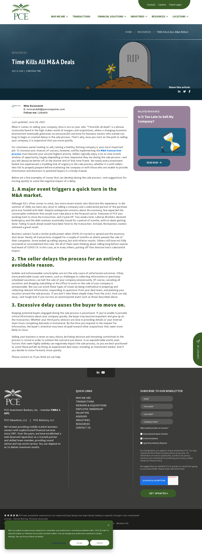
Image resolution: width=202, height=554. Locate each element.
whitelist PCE (163, 466)
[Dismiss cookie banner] (108, 525)
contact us (198, 352)
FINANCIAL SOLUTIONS (110, 16)
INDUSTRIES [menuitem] (83, 420)
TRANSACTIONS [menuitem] (85, 401)
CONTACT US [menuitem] (83, 427)
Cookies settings (59, 543)
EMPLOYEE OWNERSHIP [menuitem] (89, 409)
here (182, 469)
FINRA (54, 410)
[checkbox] (154, 437)
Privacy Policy (156, 460)
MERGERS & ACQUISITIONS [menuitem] (91, 405)
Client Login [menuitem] (175, 4)
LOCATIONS (179, 16)
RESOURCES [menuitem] (83, 424)
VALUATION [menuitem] (82, 412)
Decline (100, 543)
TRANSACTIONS (81, 16)
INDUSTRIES (137, 16)
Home (128, 32)
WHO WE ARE (58, 16)
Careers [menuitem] (162, 4)
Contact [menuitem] (151, 4)
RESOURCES (158, 16)
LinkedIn (43, 112)
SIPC (7, 413)
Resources (144, 32)
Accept (79, 543)
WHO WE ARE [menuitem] (83, 398)
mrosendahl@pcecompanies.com (46, 109)
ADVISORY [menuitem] (81, 416)
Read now (153, 162)
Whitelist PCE (122, 523)
